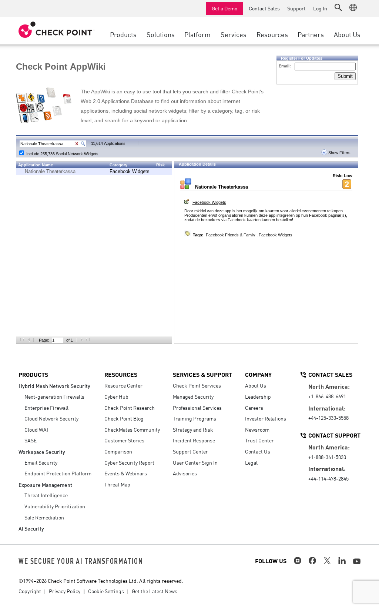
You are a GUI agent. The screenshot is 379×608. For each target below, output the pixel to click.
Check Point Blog (124, 418)
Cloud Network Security (51, 418)
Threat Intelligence (46, 495)
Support (296, 8)
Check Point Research (129, 407)
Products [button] (123, 34)
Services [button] (233, 34)
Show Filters (339, 152)
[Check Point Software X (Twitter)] (327, 560)
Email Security (40, 462)
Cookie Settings (106, 591)
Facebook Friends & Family (230, 235)
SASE (30, 440)
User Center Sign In (195, 462)
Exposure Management (45, 484)
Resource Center (123, 385)
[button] (338, 7)
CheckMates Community (132, 429)
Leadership (258, 396)
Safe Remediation (44, 517)
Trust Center (259, 440)
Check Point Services (197, 385)
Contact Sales (264, 8)
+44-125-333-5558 (328, 417)
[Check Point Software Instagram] (297, 560)
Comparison (118, 451)
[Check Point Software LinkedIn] (342, 560)
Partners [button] (311, 34)
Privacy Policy (64, 591)
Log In (320, 8)
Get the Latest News (154, 591)
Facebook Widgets (130, 171)
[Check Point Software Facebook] (312, 560)
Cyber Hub (116, 396)
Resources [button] (272, 34)
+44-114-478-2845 (328, 478)
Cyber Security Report (129, 462)
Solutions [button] (161, 34)
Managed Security (193, 396)
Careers (254, 407)
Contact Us (257, 451)
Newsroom (257, 429)
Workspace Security (42, 451)
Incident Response (194, 440)
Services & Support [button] (202, 374)
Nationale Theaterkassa (50, 171)
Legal (251, 462)
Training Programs (194, 418)
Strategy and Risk (193, 429)
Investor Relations (265, 418)
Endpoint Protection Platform (57, 473)
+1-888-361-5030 (327, 457)
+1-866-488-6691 (327, 396)
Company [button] (258, 374)
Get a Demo (224, 8)
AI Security (31, 528)
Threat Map (117, 484)
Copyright (30, 591)
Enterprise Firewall (46, 407)
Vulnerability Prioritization (54, 506)
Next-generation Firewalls (54, 396)
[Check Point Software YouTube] (356, 561)
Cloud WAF (37, 429)
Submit (345, 76)
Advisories (185, 473)
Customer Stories (124, 440)
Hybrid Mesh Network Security (54, 385)
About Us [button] (347, 34)
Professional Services (197, 407)
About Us (255, 385)
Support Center (190, 451)
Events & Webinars (125, 473)
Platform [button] (197, 34)
